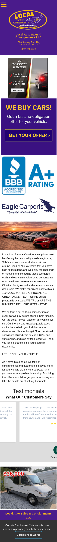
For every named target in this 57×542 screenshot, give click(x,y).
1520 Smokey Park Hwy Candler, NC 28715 (29, 43)
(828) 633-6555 (28, 49)
